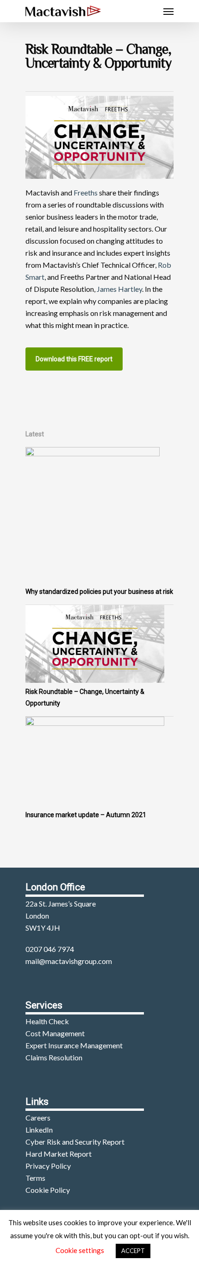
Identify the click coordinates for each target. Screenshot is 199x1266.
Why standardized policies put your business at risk (99, 591)
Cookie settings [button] (80, 1250)
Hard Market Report (58, 1153)
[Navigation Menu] (168, 11)
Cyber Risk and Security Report (74, 1141)
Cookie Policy (47, 1189)
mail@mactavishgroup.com (68, 961)
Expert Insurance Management (74, 1045)
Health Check (47, 1021)
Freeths (86, 192)
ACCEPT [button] (133, 1250)
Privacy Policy (48, 1165)
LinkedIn (39, 1129)
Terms (35, 1177)
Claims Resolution (53, 1057)
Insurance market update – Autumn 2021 (85, 815)
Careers (37, 1117)
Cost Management (55, 1033)
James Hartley (119, 288)
